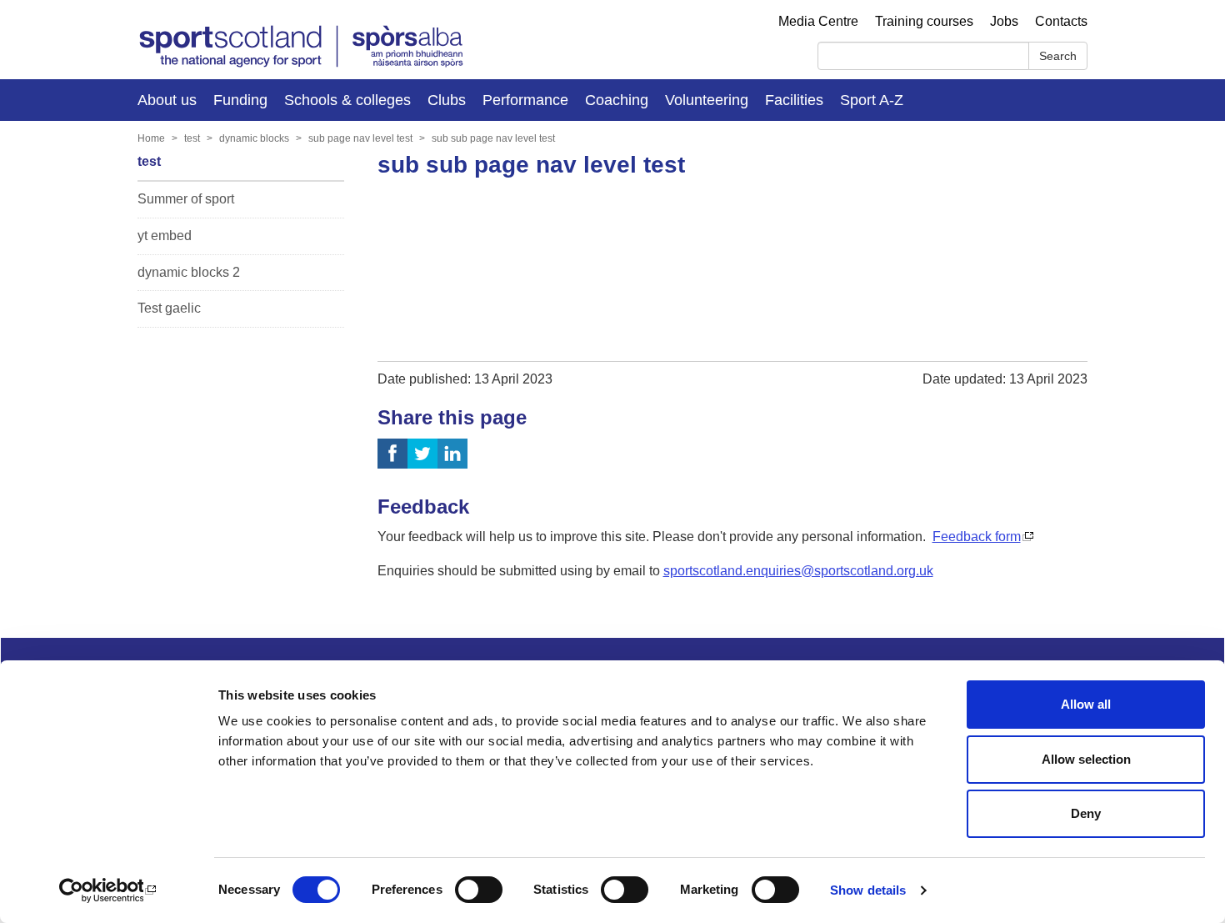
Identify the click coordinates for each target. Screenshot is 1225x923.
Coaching (616, 100)
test (192, 138)
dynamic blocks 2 (189, 272)
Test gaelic (169, 308)
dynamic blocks (254, 138)
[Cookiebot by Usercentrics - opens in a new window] (108, 890)
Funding (240, 100)
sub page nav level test (360, 138)
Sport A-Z (871, 100)
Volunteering (706, 100)
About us (167, 100)
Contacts (1061, 21)
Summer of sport (186, 199)
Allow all (1086, 704)
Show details (868, 890)
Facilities (794, 100)
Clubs (447, 100)
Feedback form (976, 536)
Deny (1086, 813)
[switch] (478, 889)
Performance (525, 100)
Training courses (924, 21)
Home (151, 138)
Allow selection (1086, 759)
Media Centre (818, 21)
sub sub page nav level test (493, 138)
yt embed (165, 235)
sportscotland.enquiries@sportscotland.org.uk (798, 571)
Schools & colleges (347, 100)
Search (1058, 56)
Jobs (1004, 21)
